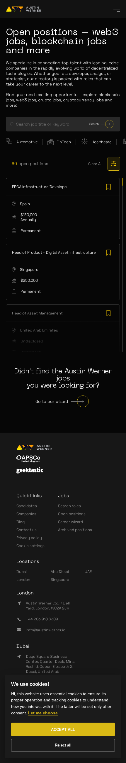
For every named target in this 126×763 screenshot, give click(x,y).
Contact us (26, 529)
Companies (26, 513)
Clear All (95, 163)
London (23, 579)
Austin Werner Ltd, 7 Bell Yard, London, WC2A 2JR (48, 606)
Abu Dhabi (60, 571)
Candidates (26, 505)
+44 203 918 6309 (42, 619)
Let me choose (43, 713)
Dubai (21, 571)
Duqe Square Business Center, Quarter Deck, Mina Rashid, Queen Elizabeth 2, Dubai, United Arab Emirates (50, 666)
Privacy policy (29, 537)
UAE (88, 571)
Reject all (63, 745)
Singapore (60, 579)
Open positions (72, 513)
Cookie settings (30, 545)
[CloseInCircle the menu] (116, 9)
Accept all (63, 729)
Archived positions (75, 529)
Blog (20, 521)
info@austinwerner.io (45, 629)
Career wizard (70, 521)
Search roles (69, 505)
